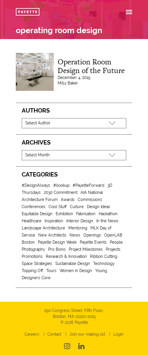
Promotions (32, 256)
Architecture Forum (40, 199)
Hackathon (108, 214)
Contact (54, 334)
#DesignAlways (36, 185)
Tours (51, 271)
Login (118, 334)
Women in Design (76, 271)
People (116, 242)
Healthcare (31, 221)
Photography (33, 249)
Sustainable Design (72, 263)
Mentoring (77, 228)
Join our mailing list (87, 334)
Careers (31, 334)
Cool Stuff (58, 207)
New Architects (52, 235)
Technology (103, 263)
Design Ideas (98, 207)
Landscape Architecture (43, 228)
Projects (113, 249)
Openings (92, 235)
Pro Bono (57, 249)
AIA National (92, 192)
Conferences (33, 207)
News (74, 235)
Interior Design (79, 221)
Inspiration (54, 221)
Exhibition (64, 214)
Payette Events (93, 242)
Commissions (90, 199)
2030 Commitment (60, 192)
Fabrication (86, 214)
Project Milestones (86, 249)
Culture (77, 207)
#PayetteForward (88, 185)
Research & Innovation (66, 256)
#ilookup (61, 185)
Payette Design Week (57, 242)
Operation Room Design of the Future (91, 66)
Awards (68, 199)
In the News (107, 221)
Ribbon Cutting (103, 256)
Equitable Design (37, 214)
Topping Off (32, 271)
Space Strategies (37, 263)
